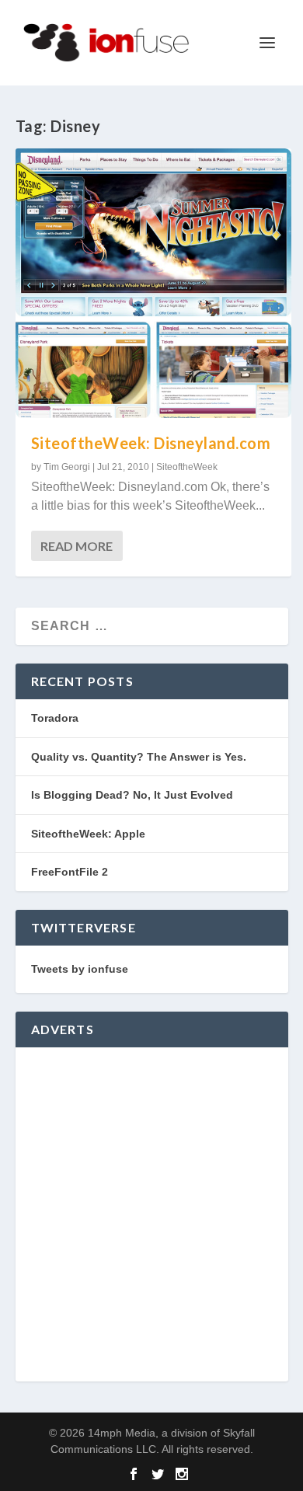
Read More (76, 545)
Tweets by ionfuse (79, 969)
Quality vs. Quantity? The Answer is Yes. (138, 757)
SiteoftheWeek (187, 467)
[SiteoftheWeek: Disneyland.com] (153, 283)
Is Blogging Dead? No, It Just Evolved (132, 795)
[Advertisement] (151, 1214)
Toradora (54, 718)
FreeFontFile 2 (69, 872)
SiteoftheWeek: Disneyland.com (151, 443)
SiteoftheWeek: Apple (88, 833)
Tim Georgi (67, 467)
